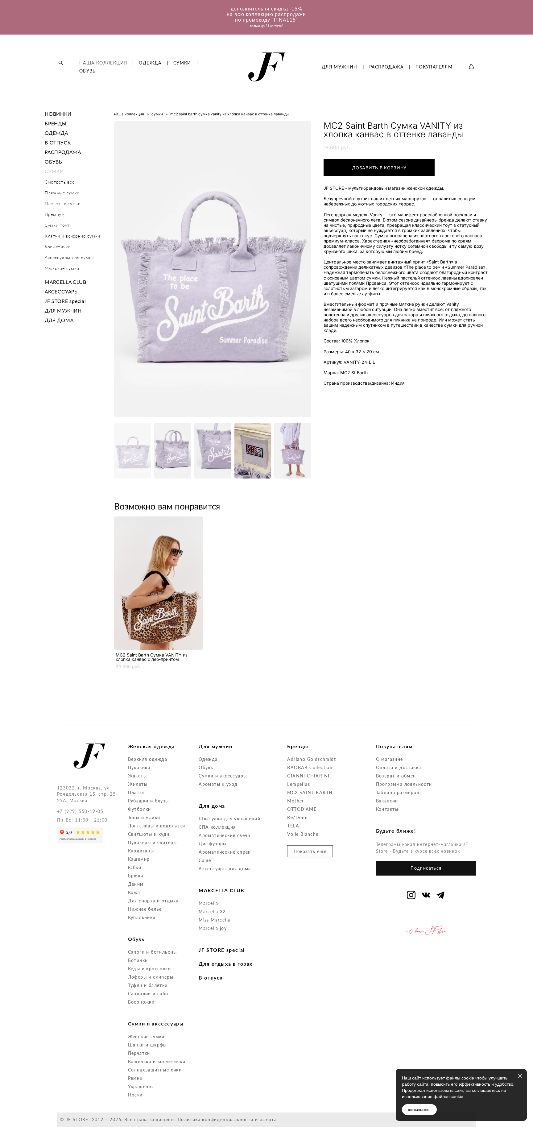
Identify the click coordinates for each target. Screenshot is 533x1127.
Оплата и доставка (398, 767)
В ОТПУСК (58, 142)
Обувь (206, 767)
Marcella (208, 903)
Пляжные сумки (62, 192)
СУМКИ (182, 62)
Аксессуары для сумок (69, 257)
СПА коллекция (217, 827)
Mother (295, 800)
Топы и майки (144, 817)
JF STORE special (65, 301)
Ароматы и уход (218, 784)
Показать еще (310, 851)
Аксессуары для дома (225, 868)
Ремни (135, 1078)
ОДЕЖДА (150, 62)
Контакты (387, 809)
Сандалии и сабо (148, 993)
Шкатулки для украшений (229, 818)
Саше (205, 860)
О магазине (389, 759)
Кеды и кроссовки (149, 968)
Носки (135, 1094)
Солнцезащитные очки (155, 1069)
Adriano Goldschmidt (311, 759)
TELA (293, 825)
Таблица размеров (397, 792)
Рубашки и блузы (148, 800)
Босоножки (141, 1002)
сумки (157, 114)
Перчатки (139, 1053)
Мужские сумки (62, 268)
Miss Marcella (214, 919)
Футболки (139, 809)
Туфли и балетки (148, 985)
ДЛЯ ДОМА (59, 320)
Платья (136, 792)
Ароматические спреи (225, 852)
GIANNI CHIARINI (308, 775)
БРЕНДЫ (56, 123)
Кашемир (139, 859)
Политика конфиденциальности (216, 1119)
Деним (136, 884)
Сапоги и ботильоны (152, 952)
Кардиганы (141, 850)
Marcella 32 (212, 911)
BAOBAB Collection (310, 767)
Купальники (142, 917)
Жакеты (137, 775)
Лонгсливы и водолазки (156, 825)
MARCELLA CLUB (65, 282)
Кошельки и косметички (156, 1061)
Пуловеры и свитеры (152, 842)
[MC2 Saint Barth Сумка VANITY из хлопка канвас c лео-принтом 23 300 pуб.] (158, 583)
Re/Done (297, 817)
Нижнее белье (145, 909)
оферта (268, 1119)
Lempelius (298, 784)
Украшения (141, 1086)
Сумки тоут (57, 225)
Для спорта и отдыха (153, 900)
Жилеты (137, 784)
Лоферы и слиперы (150, 977)
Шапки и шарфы (147, 1044)
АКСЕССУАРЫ (62, 291)
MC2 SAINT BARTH (310, 792)
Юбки (135, 867)
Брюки (135, 875)
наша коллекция (129, 114)
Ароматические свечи (224, 835)
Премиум (55, 214)
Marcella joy (213, 928)
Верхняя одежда (147, 759)
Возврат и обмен (396, 775)
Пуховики (139, 767)
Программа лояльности (404, 784)
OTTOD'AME (301, 809)
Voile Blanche (302, 834)
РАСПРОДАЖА (386, 66)
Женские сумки (146, 1036)
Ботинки (138, 960)
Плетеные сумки (63, 203)
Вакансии (387, 800)
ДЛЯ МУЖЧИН (339, 66)
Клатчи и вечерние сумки (72, 235)
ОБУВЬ (87, 70)
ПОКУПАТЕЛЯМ (433, 66)
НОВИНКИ (58, 114)
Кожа (134, 892)
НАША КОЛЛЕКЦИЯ (103, 62)
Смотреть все (59, 181)
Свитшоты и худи (149, 834)
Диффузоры (213, 843)
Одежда (208, 759)
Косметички (58, 246)
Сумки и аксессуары (223, 775)
